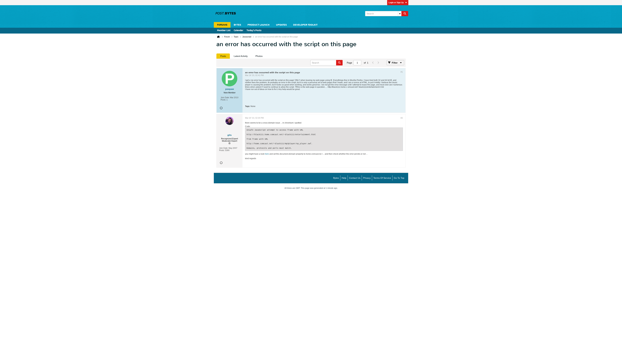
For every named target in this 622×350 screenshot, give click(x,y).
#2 (402, 118)
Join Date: (225, 97)
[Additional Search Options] (400, 13)
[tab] (223, 56)
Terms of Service (382, 178)
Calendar (238, 30)
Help (344, 178)
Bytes (336, 178)
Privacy (367, 178)
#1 (402, 72)
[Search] (404, 13)
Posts (223, 56)
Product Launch (259, 24)
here (267, 154)
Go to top (399, 178)
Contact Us (354, 178)
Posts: (223, 100)
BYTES (237, 24)
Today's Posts (254, 30)
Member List (223, 30)
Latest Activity (241, 56)
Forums (222, 24)
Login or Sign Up (396, 2)
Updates (281, 24)
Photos (259, 56)
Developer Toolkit (305, 24)
